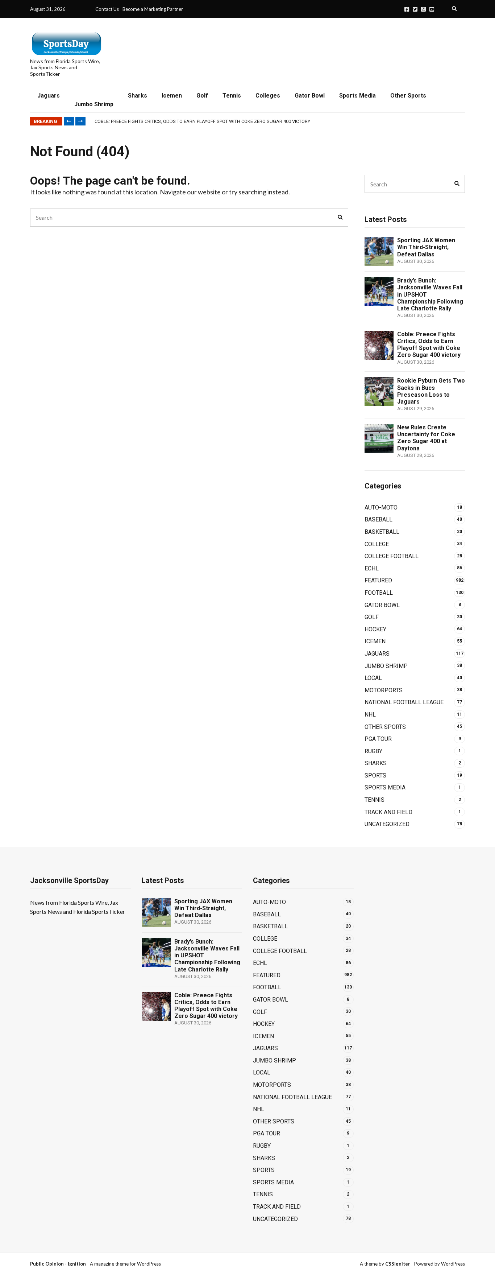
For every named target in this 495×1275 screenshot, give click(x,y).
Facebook (406, 9)
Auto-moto (381, 507)
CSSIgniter (397, 1264)
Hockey (375, 629)
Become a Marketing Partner (152, 9)
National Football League (404, 702)
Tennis (231, 95)
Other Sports (408, 95)
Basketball (382, 531)
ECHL (372, 568)
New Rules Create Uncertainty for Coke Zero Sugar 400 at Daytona (426, 438)
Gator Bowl (310, 95)
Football (379, 592)
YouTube (431, 9)
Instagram (423, 9)
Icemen (172, 95)
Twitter (415, 9)
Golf (202, 95)
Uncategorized (387, 824)
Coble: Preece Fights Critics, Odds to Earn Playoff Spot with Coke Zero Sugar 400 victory (202, 121)
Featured (378, 580)
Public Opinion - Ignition (58, 1264)
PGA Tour (378, 738)
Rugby (373, 751)
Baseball (378, 519)
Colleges (267, 95)
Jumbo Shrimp (93, 104)
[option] (279, 121)
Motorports (384, 690)
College (377, 544)
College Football (392, 556)
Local (373, 677)
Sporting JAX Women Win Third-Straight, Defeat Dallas (426, 247)
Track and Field (388, 812)
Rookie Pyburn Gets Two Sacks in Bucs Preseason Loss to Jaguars (431, 391)
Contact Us (107, 9)
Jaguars (48, 95)
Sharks (137, 95)
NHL (370, 714)
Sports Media (357, 95)
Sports (375, 775)
